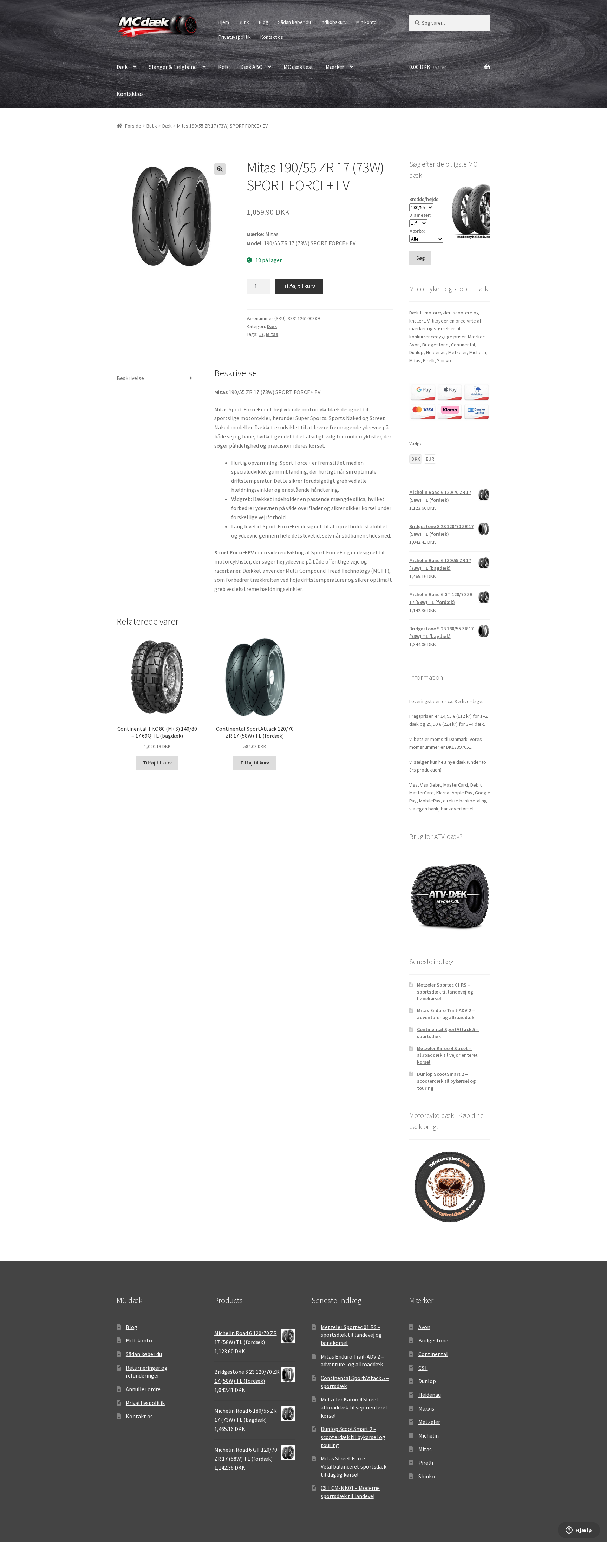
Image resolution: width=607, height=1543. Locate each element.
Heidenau (429, 1394)
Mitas (272, 334)
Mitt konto (139, 1340)
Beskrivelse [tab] (130, 378)
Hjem (223, 22)
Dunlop (427, 1381)
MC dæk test (298, 66)
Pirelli (425, 1462)
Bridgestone (433, 1340)
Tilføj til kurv (299, 285)
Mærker (335, 66)
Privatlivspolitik (234, 37)
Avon (424, 1326)
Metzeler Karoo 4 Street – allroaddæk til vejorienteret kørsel (447, 1055)
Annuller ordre (143, 1389)
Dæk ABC (251, 66)
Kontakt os (271, 37)
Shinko (426, 1476)
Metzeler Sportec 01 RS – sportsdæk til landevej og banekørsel (445, 992)
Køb (223, 66)
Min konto (366, 22)
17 (261, 334)
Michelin (428, 1435)
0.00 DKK (427, 66)
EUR (430, 459)
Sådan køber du (294, 22)
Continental (433, 1354)
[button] (220, 169)
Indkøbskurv (334, 22)
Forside (133, 126)
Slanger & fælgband (173, 66)
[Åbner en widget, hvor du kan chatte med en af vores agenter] (579, 1530)
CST (423, 1367)
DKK (415, 459)
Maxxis (426, 1408)
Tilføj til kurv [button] (157, 763)
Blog (263, 22)
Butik (244, 22)
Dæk (122, 66)
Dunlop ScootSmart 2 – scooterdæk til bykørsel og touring (446, 1081)
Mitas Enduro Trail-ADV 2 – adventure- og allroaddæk (446, 1014)
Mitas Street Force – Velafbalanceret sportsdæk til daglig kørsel (353, 1466)
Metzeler (429, 1421)
